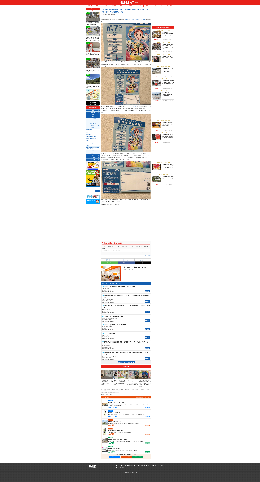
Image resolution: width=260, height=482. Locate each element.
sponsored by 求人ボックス (117, 283)
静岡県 (113, 14)
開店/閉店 (114, 5)
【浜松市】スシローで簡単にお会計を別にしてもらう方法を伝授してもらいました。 (167, 124)
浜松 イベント (104, 392)
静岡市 (87, 132)
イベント (154, 5)
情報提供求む (131, 465)
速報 (161, 5)
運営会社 (124, 465)
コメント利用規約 (148, 255)
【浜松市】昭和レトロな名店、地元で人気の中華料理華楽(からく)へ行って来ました (167, 34)
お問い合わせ (150, 465)
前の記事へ (110, 260)
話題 (147, 5)
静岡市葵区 (88, 134)
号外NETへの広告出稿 (140, 465)
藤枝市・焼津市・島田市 (91, 136)
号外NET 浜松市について (123, 467)
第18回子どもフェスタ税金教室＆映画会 (135, 19)
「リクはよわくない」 (130, 106)
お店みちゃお (132, 5)
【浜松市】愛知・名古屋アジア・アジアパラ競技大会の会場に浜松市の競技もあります (92, 54)
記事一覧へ (126, 260)
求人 (106, 5)
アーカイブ (169, 5)
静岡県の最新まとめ (90, 129)
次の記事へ (142, 260)
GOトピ (90, 5)
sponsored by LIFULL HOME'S (142, 397)
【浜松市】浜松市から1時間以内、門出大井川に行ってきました (168, 178)
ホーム (119, 465)
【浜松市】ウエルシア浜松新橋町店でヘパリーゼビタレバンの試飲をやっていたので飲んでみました (92, 39)
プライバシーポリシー (159, 465)
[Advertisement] (163, 16)
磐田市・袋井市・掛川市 (91, 138)
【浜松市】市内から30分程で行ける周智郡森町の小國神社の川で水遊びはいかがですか (92, 86)
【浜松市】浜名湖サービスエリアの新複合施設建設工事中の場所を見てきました (167, 94)
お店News (122, 5)
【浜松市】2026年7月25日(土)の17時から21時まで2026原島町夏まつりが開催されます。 (167, 166)
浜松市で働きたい (106, 283)
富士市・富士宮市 (90, 143)
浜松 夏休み (110, 392)
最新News (98, 5)
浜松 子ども (116, 392)
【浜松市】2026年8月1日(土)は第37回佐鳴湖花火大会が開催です (168, 58)
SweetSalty (109, 394)
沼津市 (87, 145)
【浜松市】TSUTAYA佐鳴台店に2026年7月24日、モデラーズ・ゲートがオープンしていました (92, 70)
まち (140, 5)
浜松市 (137, 2)
